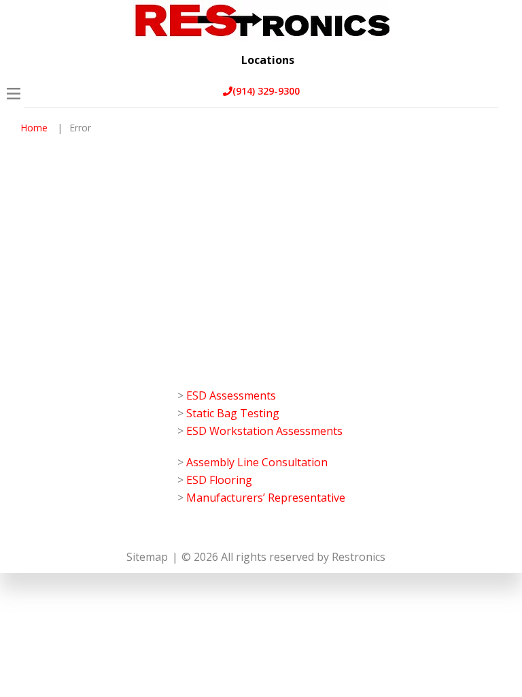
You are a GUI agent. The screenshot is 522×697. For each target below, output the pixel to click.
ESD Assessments (231, 395)
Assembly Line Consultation (257, 462)
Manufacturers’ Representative (265, 497)
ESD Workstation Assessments (264, 430)
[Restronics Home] (261, 20)
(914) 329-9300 (266, 90)
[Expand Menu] (500, 69)
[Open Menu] (13, 93)
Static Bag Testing (232, 413)
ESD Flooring (219, 479)
